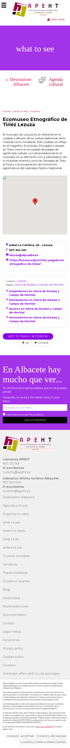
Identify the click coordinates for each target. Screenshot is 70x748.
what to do (11, 539)
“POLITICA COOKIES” (44, 727)
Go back (42, 342)
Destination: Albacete (19, 497)
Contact (9, 623)
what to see (11, 522)
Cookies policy (13, 657)
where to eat (12, 547)
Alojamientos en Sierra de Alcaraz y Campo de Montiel (34, 293)
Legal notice (12, 631)
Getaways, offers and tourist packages (31, 673)
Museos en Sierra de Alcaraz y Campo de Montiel (35, 310)
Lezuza (21, 281)
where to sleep (14, 531)
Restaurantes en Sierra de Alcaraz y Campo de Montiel (34, 301)
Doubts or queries (16, 581)
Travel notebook (15, 573)
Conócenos (11, 640)
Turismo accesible (16, 556)
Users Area (57, 19)
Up (26, 342)
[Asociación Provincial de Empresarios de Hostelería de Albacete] (35, 9)
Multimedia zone (15, 606)
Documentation (15, 615)
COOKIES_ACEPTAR (20, 736)
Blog (6, 589)
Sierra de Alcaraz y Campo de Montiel (39, 284)
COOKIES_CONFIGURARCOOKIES (43, 742)
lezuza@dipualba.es (24, 255)
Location (9, 665)
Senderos (10, 564)
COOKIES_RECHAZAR (51, 736)
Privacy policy (13, 648)
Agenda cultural (15, 505)
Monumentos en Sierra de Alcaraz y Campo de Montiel (34, 319)
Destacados (11, 598)
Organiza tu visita (16, 514)
